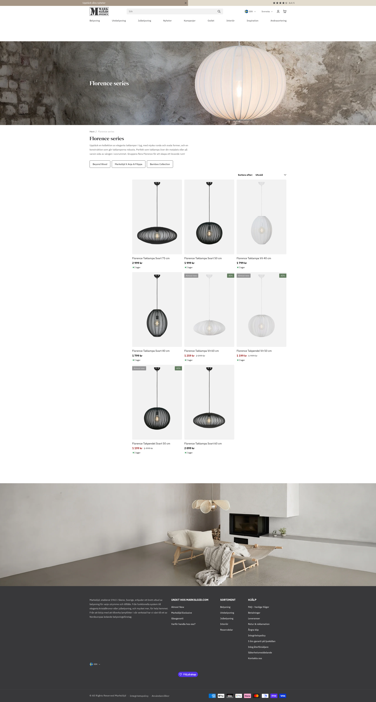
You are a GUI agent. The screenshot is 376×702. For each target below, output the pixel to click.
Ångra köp (253, 629)
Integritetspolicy (257, 635)
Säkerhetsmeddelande (260, 652)
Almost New (177, 606)
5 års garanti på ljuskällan (261, 641)
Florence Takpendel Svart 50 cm (151, 443)
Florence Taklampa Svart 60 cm (203, 443)
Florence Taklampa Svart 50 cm (203, 258)
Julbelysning (226, 618)
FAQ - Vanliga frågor (258, 606)
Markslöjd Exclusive (181, 612)
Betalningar (254, 612)
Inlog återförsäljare (258, 646)
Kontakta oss (255, 658)
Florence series (106, 131)
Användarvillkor (160, 695)
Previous (89, 164)
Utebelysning (227, 612)
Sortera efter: (245, 174)
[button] (285, 11)
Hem (92, 131)
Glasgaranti (177, 618)
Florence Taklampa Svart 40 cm (151, 350)
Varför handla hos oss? (183, 624)
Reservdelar (226, 629)
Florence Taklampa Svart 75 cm (151, 258)
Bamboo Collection (160, 164)
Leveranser (254, 618)
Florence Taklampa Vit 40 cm (254, 258)
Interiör (224, 624)
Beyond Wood (100, 164)
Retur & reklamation (259, 624)
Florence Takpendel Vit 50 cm (254, 350)
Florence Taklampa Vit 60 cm (201, 350)
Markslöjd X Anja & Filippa (128, 164)
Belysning (225, 606)
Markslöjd (120, 695)
